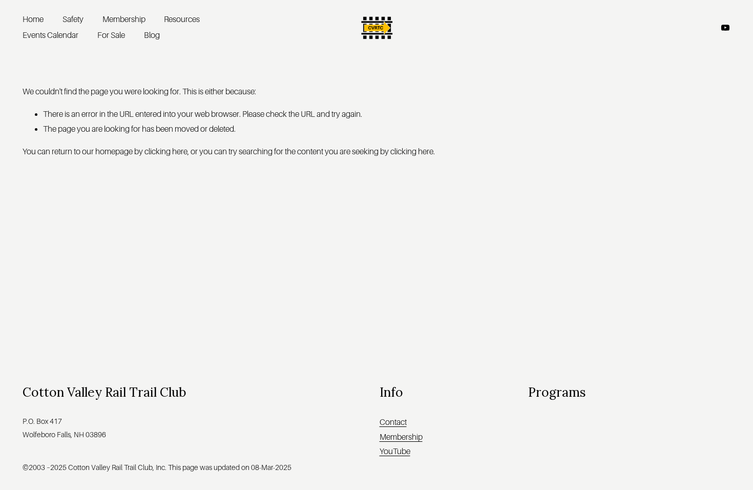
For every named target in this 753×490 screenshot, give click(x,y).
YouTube (395, 451)
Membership (123, 19)
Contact (393, 422)
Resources (182, 19)
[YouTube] (725, 28)
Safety (72, 19)
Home (33, 19)
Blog (152, 35)
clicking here (165, 151)
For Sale (111, 35)
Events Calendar (50, 35)
